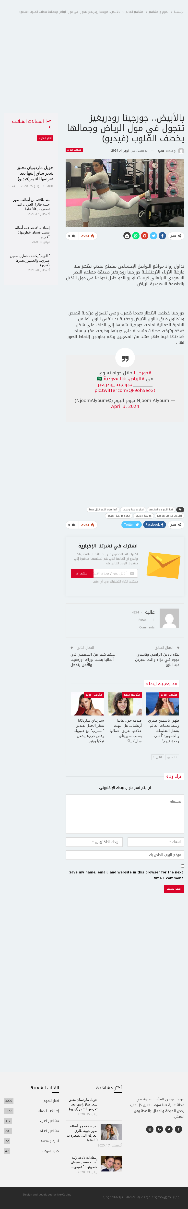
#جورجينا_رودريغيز (115, 384)
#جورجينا (143, 372)
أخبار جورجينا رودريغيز (133, 509)
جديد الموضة (50, 1151)
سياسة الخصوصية (113, 1197)
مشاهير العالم (74, 150)
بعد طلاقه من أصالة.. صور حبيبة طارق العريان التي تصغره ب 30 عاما (31, 204)
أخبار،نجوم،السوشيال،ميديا (103, 509)
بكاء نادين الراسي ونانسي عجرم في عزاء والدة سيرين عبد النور (157, 659)
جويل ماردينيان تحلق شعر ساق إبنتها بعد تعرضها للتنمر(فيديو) (35, 173)
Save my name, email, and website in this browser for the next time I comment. (126, 875)
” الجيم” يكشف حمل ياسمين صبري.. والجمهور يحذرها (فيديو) (30, 260)
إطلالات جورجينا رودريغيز (169, 515)
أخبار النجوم (45, 138)
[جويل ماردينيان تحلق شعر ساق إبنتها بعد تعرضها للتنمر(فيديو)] (31, 148)
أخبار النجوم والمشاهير (161, 509)
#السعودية (115, 378)
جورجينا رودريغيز (144, 515)
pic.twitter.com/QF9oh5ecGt (124, 390)
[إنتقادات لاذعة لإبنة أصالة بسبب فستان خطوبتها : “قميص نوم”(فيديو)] (111, 1163)
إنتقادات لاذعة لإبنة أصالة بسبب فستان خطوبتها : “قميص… (32, 232)
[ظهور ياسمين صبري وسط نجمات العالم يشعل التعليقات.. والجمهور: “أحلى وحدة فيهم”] (162, 703)
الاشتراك (82, 573)
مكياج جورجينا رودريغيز (118, 515)
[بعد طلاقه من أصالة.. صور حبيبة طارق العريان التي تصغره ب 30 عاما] (111, 1132)
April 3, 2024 (125, 406)
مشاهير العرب (49, 1121)
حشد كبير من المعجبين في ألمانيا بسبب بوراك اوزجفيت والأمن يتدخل (92, 659)
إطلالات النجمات (48, 1111)
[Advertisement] (94, 75)
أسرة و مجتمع (50, 1141)
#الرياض (137, 378)
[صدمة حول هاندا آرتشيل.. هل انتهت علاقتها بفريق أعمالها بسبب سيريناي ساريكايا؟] (125, 703)
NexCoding (64, 1194)
